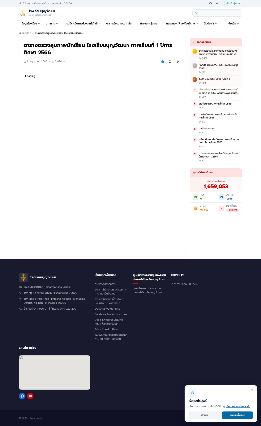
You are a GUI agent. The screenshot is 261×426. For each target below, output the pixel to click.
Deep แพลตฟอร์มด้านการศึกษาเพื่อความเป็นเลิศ (109, 322)
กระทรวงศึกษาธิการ (105, 284)
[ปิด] (252, 390)
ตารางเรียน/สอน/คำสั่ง (118, 24)
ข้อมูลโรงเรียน (29, 24)
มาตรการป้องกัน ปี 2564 (184, 284)
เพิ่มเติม (232, 24)
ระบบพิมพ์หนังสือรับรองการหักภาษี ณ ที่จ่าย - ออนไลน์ (111, 337)
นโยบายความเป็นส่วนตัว (238, 406)
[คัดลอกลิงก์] (177, 61)
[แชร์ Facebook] (163, 61)
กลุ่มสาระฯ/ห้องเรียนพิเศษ (180, 24)
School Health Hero (106, 329)
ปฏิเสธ (204, 415)
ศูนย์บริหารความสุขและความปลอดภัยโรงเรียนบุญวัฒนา (147, 291)
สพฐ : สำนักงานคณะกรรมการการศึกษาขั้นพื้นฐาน (111, 292)
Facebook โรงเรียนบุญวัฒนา (111, 314)
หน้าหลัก (26, 33)
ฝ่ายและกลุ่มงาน (149, 24)
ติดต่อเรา (209, 24)
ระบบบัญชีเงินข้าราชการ (107, 309)
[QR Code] (170, 61)
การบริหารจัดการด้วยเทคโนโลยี (80, 24)
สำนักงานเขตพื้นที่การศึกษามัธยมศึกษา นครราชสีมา (109, 301)
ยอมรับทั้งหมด (237, 415)
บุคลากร (50, 24)
